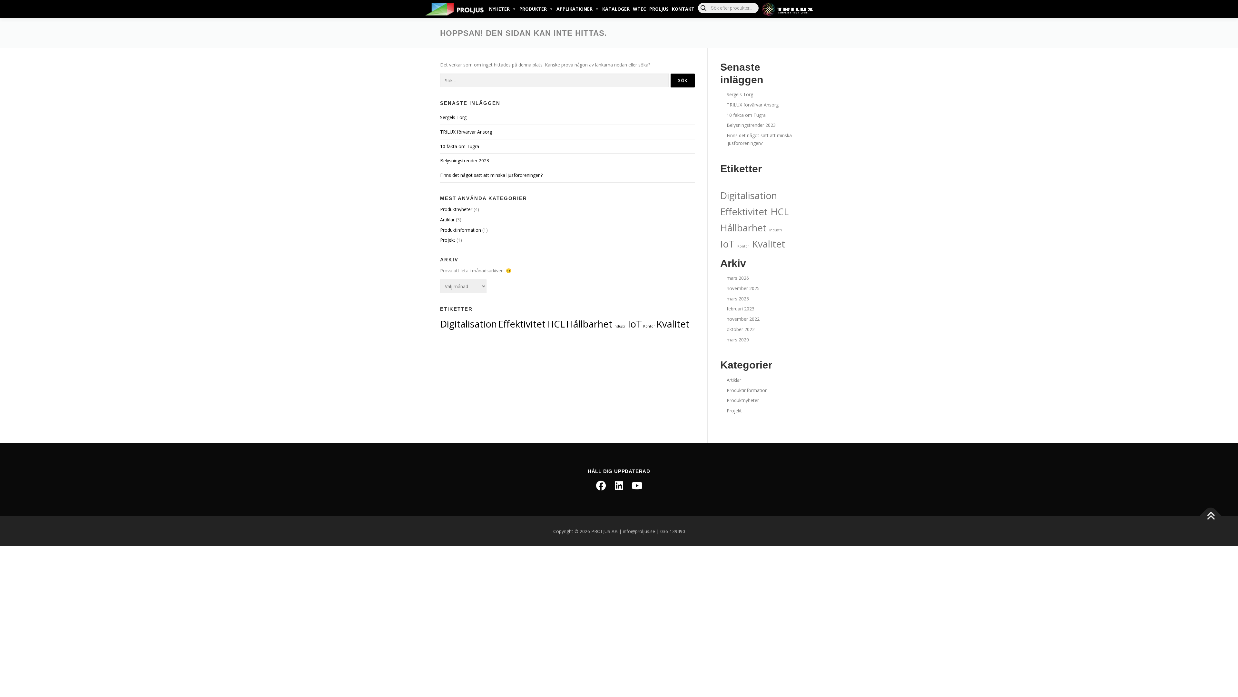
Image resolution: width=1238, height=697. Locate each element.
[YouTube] (637, 485)
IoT (635, 324)
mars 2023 (738, 299)
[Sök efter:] (554, 80)
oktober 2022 (741, 329)
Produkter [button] (533, 9)
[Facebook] (601, 485)
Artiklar (447, 220)
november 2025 (743, 288)
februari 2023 (740, 309)
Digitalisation (468, 324)
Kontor (649, 326)
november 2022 (743, 319)
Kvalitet (672, 324)
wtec (639, 9)
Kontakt (683, 9)
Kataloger (616, 9)
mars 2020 (738, 340)
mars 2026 (738, 278)
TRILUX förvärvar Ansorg (466, 132)
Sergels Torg (453, 117)
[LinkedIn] (619, 485)
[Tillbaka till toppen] (1210, 516)
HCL (556, 324)
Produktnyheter (456, 209)
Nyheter (499, 9)
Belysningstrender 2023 (464, 160)
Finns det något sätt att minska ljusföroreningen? (491, 175)
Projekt (447, 240)
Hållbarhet (589, 324)
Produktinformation (460, 230)
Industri (620, 326)
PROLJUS (659, 9)
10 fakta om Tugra (459, 146)
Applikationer (574, 9)
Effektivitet (521, 324)
